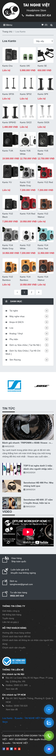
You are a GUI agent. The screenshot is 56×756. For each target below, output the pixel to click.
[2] (38, 292)
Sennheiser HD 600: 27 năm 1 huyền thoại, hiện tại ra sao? (38, 501)
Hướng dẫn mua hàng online (16, 632)
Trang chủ (7, 31)
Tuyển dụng (8, 618)
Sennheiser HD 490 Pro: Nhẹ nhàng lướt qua (38, 484)
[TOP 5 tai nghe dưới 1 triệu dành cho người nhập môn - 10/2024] (11, 469)
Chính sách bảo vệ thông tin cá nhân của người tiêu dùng (27, 642)
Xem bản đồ (12, 689)
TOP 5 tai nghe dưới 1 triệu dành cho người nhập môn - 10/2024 (38, 467)
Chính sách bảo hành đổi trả (16, 636)
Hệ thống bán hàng (11, 614)
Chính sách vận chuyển (14, 647)
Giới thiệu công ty (11, 611)
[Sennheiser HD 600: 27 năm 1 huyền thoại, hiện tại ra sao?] (11, 503)
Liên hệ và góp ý (10, 622)
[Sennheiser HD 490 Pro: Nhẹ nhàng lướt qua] (11, 486)
